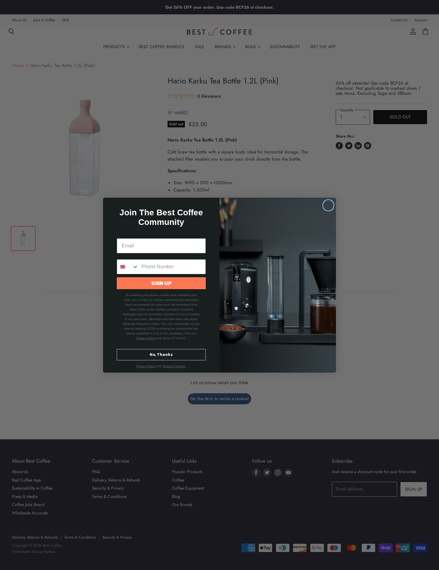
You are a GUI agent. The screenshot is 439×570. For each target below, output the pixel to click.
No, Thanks (161, 354)
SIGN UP (161, 283)
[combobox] (128, 267)
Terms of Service (173, 366)
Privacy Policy (145, 338)
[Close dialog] (328, 205)
